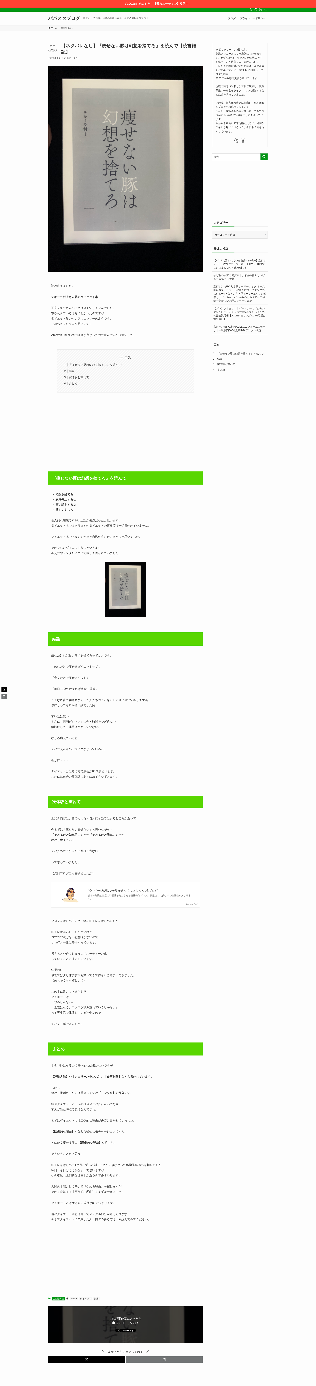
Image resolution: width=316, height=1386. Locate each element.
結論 (72, 371)
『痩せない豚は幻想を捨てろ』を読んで (95, 364)
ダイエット (85, 1298)
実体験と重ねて (79, 377)
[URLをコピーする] (164, 1359)
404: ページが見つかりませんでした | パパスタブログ (123, 890)
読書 (96, 1298)
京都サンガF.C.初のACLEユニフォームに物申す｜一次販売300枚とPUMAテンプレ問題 (239, 328)
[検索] (265, 10)
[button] (86, 1359)
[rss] (260, 10)
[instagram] (255, 10)
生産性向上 (58, 1298)
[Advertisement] (125, 430)
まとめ (73, 383)
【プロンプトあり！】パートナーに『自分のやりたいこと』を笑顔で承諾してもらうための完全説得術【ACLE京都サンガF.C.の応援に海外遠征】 (239, 314)
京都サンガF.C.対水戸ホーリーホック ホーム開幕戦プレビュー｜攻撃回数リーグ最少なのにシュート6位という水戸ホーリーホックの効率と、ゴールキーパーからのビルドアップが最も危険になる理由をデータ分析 (239, 293)
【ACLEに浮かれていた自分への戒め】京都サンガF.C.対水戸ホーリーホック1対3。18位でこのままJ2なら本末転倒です (239, 264)
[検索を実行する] (264, 156)
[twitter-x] (251, 10)
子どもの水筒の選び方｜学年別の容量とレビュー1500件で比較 (239, 277)
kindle (74, 1298)
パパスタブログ (64, 18)
